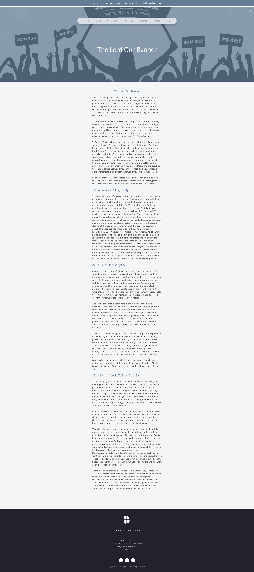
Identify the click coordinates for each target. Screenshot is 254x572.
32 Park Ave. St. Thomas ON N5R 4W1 (127, 543)
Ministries (143, 21)
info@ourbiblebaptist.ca (127, 547)
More (168, 21)
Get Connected (113, 21)
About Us (129, 21)
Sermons (156, 21)
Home (86, 21)
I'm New (98, 21)
